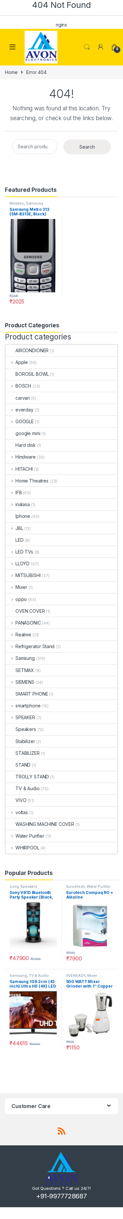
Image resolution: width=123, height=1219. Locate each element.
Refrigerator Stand (34, 646)
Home (11, 72)
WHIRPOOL (27, 847)
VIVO (20, 800)
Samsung (34, 203)
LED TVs (24, 552)
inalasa (22, 504)
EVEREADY (76, 975)
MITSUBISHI (27, 575)
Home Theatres (32, 480)
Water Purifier (29, 836)
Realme (23, 634)
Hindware (25, 457)
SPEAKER (25, 717)
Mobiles (17, 203)
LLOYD (22, 563)
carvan (22, 398)
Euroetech (75, 886)
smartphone (27, 705)
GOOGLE (24, 421)
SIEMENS (24, 682)
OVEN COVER (30, 611)
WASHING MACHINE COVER (44, 824)
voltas (21, 812)
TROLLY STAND (32, 776)
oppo (21, 599)
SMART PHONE (31, 694)
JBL (19, 528)
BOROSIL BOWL (32, 374)
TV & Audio (27, 788)
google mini (27, 433)
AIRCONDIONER (32, 350)
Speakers (25, 729)
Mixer (21, 587)
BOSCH (23, 386)
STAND (23, 765)
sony (14, 886)
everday (24, 409)
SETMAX (24, 670)
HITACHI (24, 469)
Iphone (22, 516)
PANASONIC (28, 623)
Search (87, 47)
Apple (21, 362)
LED (19, 540)
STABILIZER (27, 753)
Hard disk (25, 445)
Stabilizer (25, 741)
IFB (18, 492)
